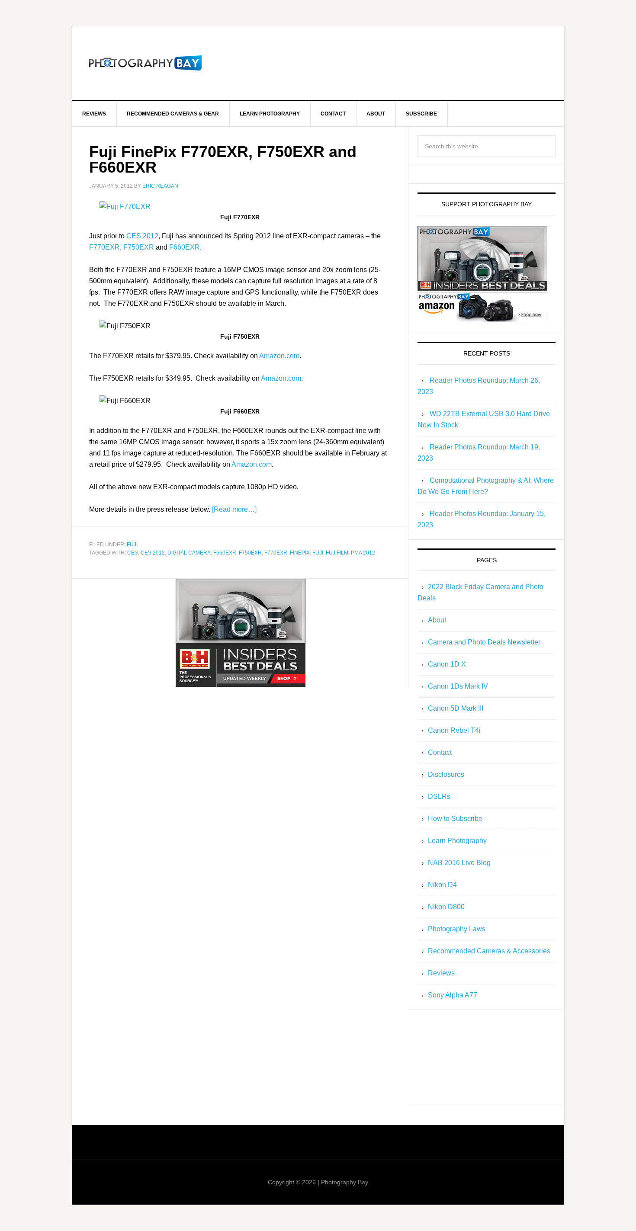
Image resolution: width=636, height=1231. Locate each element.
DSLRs (439, 796)
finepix (300, 553)
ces (132, 553)
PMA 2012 (363, 553)
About (437, 620)
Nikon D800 (446, 906)
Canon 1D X (447, 664)
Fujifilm (337, 553)
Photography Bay (145, 63)
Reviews (441, 973)
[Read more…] (234, 509)
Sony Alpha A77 (452, 995)
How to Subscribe (455, 818)
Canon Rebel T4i (454, 730)
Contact (440, 752)
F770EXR (104, 247)
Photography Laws (456, 929)
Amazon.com (279, 355)
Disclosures (446, 774)
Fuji (132, 545)
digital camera (189, 553)
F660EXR (184, 247)
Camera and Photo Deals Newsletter (484, 642)
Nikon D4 (442, 884)
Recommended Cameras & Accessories (489, 951)
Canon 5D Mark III (455, 708)
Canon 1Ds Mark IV (458, 686)
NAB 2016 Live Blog (459, 862)
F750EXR (138, 247)
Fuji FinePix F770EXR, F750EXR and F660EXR (223, 159)
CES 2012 (142, 236)
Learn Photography (457, 840)
